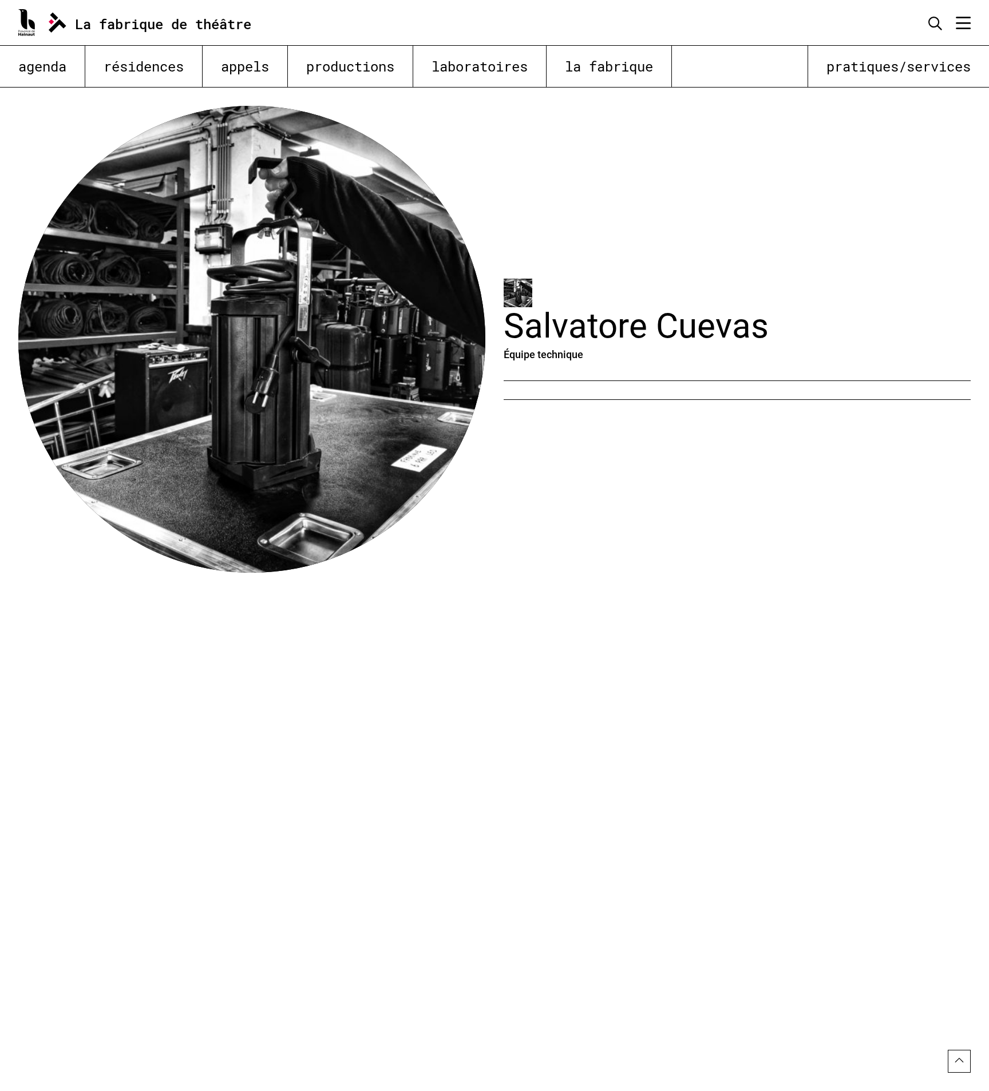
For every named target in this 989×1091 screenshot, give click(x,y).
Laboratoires (480, 66)
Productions (350, 66)
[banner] (148, 22)
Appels (245, 66)
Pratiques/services (898, 66)
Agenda (42, 66)
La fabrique (609, 66)
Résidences (144, 66)
